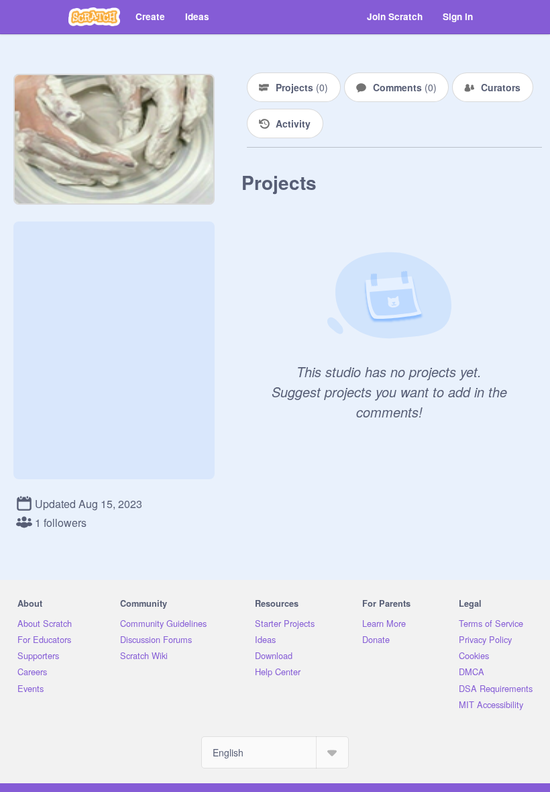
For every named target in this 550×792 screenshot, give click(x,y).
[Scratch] (94, 17)
